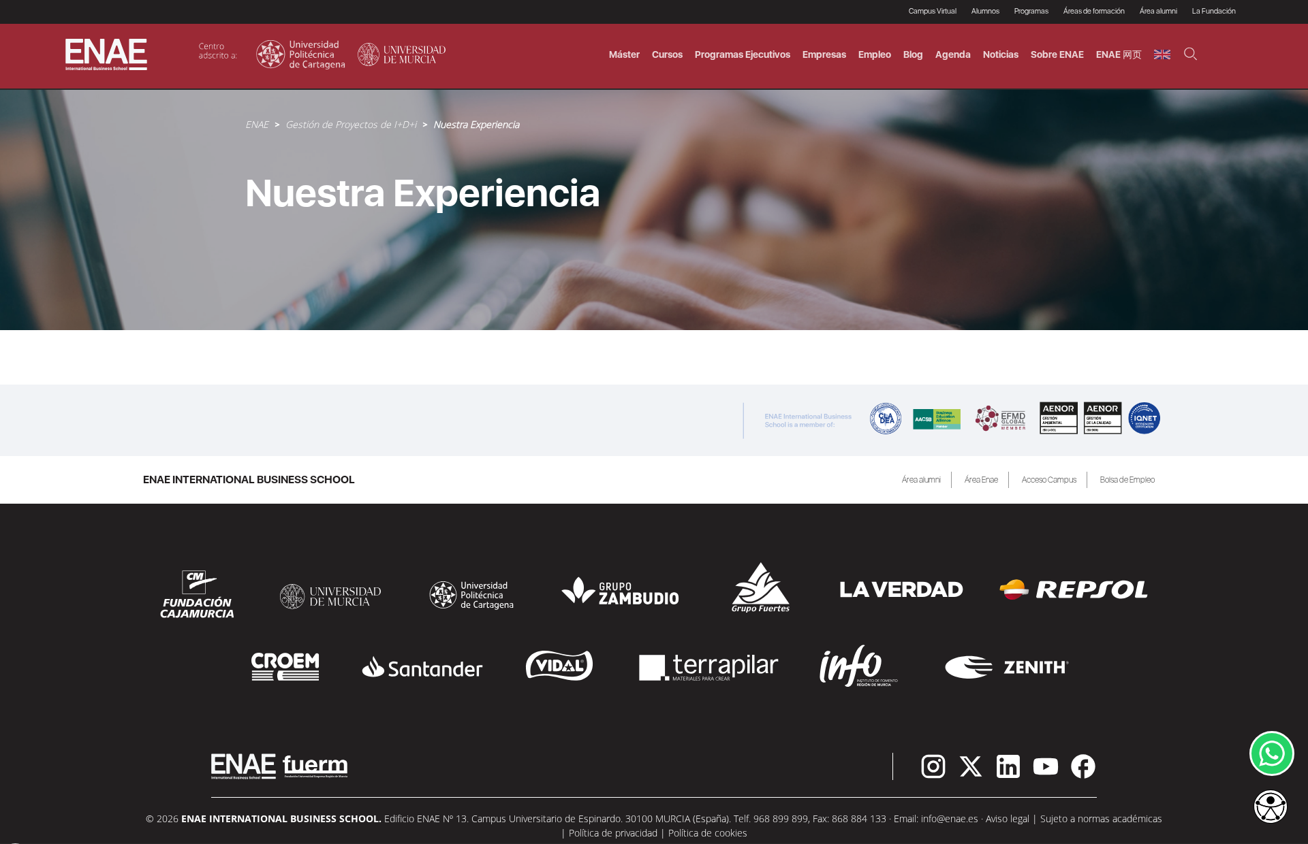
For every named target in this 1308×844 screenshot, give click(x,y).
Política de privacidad (613, 832)
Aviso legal (1007, 818)
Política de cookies (707, 832)
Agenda (953, 54)
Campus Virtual (932, 11)
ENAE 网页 (1119, 54)
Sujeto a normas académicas (1101, 818)
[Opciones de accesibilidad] (1271, 808)
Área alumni (921, 480)
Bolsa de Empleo (1127, 480)
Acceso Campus (1049, 480)
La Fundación (1214, 11)
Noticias (1000, 54)
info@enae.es (949, 818)
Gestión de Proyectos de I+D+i (350, 124)
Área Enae (981, 480)
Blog (913, 54)
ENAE (256, 124)
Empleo (874, 54)
